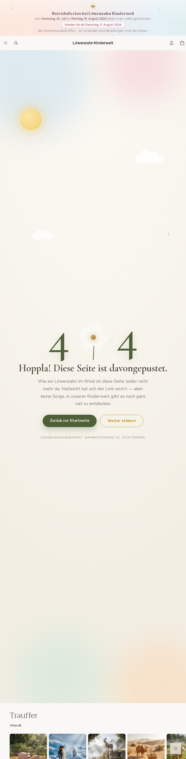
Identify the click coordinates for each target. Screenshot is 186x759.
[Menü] (5, 43)
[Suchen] (16, 43)
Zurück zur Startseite (69, 420)
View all (15, 725)
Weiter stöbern (122, 420)
